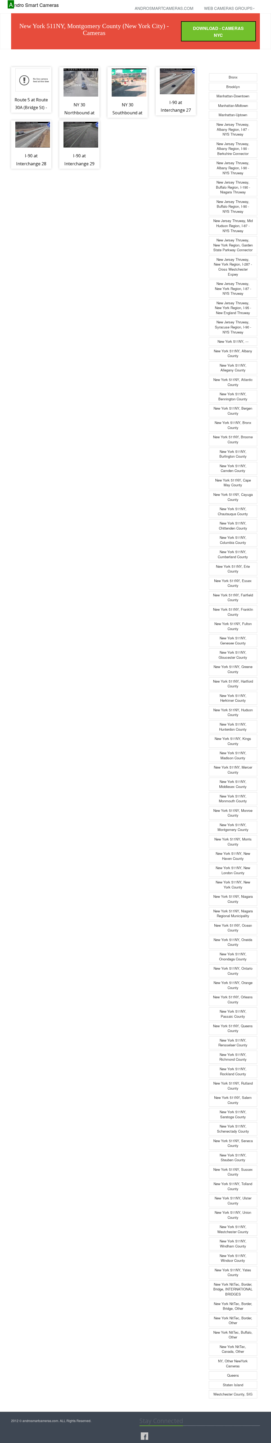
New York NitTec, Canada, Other (233, 1349)
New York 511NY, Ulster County (233, 1200)
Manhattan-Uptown (233, 114)
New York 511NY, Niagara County (233, 899)
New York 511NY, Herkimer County (233, 698)
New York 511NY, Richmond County (233, 1057)
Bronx (233, 77)
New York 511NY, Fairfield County (233, 597)
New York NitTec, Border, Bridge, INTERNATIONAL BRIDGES (232, 1289)
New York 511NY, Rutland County (233, 1086)
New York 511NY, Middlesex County (233, 784)
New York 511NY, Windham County (233, 1243)
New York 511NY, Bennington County (232, 396)
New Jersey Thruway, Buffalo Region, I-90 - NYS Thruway (232, 206)
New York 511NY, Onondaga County (233, 956)
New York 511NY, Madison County (233, 755)
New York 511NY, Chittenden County (233, 526)
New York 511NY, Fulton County (233, 626)
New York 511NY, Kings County (233, 741)
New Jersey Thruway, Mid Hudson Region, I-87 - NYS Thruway (233, 225)
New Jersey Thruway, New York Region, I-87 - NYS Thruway (233, 288)
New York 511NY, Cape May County (233, 483)
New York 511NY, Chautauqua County (233, 511)
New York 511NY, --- (233, 341)
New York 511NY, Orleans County (233, 999)
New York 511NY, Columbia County (233, 540)
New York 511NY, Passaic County (233, 1014)
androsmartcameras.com (164, 8)
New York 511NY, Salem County (233, 1100)
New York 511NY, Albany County (233, 353)
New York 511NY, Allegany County (233, 368)
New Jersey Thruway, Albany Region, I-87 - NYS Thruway (232, 129)
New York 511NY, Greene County (233, 669)
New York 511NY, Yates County (233, 1272)
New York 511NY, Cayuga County (233, 497)
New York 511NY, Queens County (233, 1028)
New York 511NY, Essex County (233, 583)
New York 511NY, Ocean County (233, 928)
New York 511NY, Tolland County (233, 1186)
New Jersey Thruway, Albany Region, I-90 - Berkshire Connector (232, 148)
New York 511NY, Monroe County (232, 813)
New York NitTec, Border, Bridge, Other (233, 1306)
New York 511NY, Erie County (233, 569)
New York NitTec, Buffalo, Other (232, 1335)
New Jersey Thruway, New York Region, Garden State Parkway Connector (233, 244)
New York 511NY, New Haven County (233, 856)
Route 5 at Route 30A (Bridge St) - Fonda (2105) (31, 107)
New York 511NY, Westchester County (233, 1229)
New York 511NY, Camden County (233, 468)
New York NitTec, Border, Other (233, 1320)
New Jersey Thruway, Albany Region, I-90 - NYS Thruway (232, 167)
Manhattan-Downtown (232, 95)
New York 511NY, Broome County (233, 439)
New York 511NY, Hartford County (233, 684)
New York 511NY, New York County (233, 884)
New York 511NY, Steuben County (233, 1157)
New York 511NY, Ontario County (233, 971)
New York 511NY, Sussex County (233, 1172)
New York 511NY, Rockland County (233, 1071)
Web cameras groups (228, 8)
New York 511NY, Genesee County (233, 640)
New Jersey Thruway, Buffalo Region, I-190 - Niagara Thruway (233, 187)
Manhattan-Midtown (233, 105)
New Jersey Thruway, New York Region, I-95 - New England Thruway (233, 307)
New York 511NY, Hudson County (233, 712)
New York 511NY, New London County (233, 870)
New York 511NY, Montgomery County (233, 827)
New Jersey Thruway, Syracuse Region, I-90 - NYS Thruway (233, 326)
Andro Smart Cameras (34, 4)
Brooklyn (233, 86)
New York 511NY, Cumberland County (233, 554)
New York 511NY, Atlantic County (233, 382)
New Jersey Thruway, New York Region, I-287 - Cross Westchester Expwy (233, 267)
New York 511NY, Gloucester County (233, 655)
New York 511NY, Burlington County (233, 454)
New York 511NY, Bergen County (233, 411)
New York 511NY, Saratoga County (233, 1114)
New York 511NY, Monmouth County (233, 799)
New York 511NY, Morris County (233, 842)
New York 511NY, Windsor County (233, 1258)
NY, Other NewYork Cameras (233, 1363)
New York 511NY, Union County (233, 1215)
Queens (233, 1375)
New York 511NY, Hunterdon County (233, 727)
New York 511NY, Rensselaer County (232, 1043)
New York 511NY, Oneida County (233, 942)
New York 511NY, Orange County (233, 985)
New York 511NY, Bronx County (233, 425)
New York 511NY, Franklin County (233, 612)
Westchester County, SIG (232, 1394)
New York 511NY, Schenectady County (233, 1129)
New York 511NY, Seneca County (233, 1143)
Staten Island (233, 1384)
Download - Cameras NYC (218, 31)
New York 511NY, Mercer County (233, 770)
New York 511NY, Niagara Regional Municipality (233, 913)
